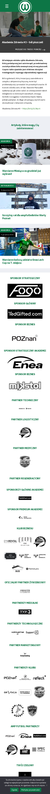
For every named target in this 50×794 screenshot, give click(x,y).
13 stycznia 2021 (7, 146)
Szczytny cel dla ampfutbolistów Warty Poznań (24, 217)
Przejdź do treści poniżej (28, 49)
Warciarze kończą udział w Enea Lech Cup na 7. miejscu (23, 261)
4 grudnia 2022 (7, 235)
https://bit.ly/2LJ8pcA (31, 108)
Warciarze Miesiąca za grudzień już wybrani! (21, 172)
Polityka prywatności (30, 790)
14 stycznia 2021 (7, 190)
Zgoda (14, 790)
